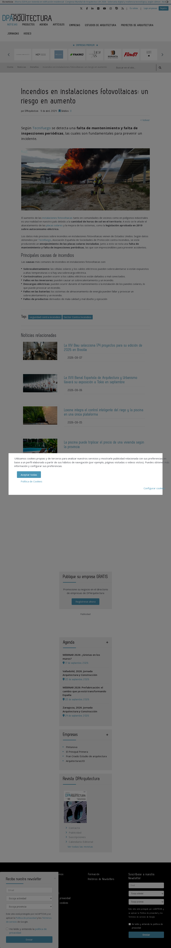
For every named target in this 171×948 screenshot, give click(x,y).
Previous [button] (8, 54)
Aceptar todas (29, 474)
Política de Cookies (31, 481)
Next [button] (162, 54)
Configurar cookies (154, 488)
